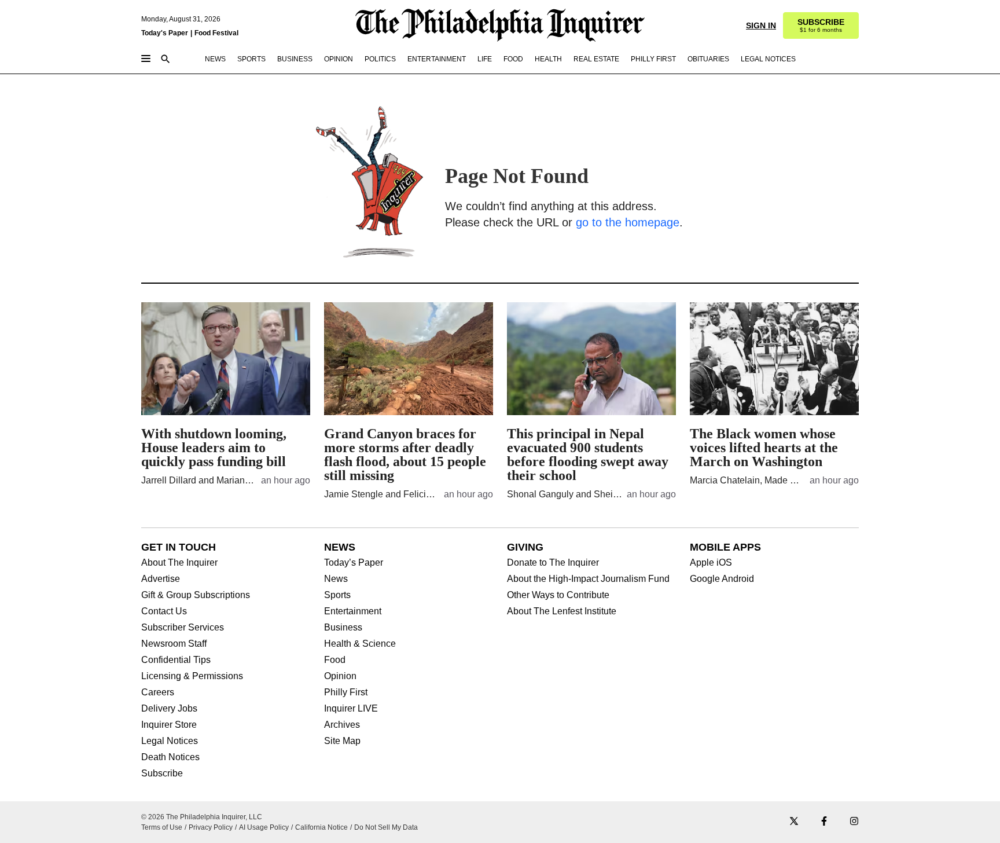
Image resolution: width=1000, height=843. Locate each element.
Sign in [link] (761, 25)
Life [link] (484, 59)
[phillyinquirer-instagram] (854, 821)
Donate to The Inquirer (553, 562)
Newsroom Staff (174, 643)
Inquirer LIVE (351, 708)
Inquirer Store (169, 725)
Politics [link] (380, 59)
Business (343, 627)
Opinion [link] (338, 59)
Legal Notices (169, 741)
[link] (821, 25)
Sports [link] (251, 59)
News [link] (215, 59)
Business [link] (294, 59)
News (336, 579)
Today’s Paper (353, 562)
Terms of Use (161, 827)
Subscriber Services (182, 627)
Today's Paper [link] (164, 33)
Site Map (342, 741)
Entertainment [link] (436, 59)
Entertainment (352, 611)
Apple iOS (711, 562)
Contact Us (164, 611)
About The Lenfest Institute (561, 611)
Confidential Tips (176, 660)
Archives (342, 725)
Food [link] (513, 59)
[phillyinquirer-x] (794, 821)
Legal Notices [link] (768, 59)
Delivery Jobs (169, 708)
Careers (157, 692)
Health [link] (548, 59)
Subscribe (162, 773)
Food (334, 660)
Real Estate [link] (596, 59)
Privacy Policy (211, 827)
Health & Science (360, 643)
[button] (821, 25)
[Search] (165, 60)
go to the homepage (627, 222)
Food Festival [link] (216, 33)
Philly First (345, 692)
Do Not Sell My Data (386, 827)
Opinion (340, 676)
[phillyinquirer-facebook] (824, 821)
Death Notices (170, 757)
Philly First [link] (653, 59)
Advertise (160, 579)
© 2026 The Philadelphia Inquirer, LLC (201, 817)
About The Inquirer (179, 562)
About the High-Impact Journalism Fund (588, 579)
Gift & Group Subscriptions (195, 595)
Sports (337, 595)
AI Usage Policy (264, 827)
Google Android (722, 579)
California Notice (321, 827)
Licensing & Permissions (192, 676)
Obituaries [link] (708, 59)
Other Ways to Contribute (558, 595)
